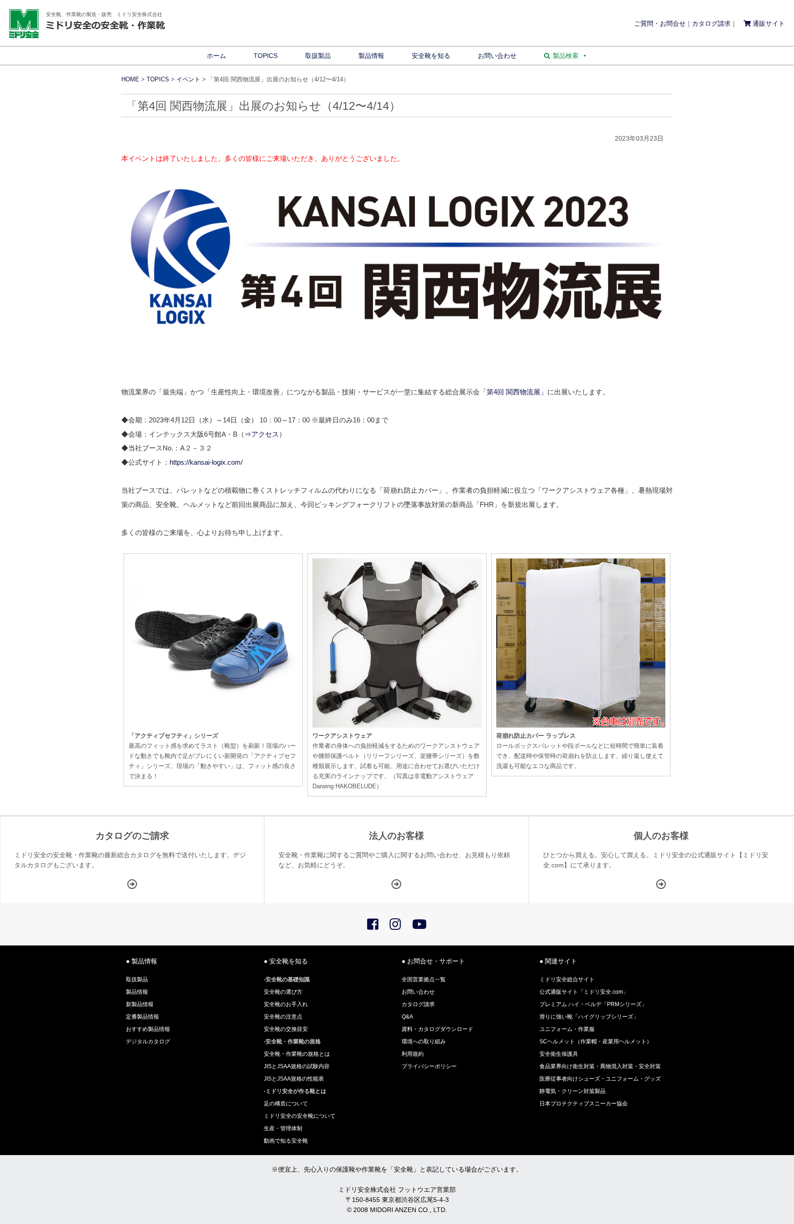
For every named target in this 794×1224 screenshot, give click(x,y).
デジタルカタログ (148, 1041)
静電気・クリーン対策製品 (572, 1091)
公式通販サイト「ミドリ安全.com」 (584, 992)
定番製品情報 (142, 1016)
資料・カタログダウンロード (437, 1029)
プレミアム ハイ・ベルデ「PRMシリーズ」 (593, 1004)
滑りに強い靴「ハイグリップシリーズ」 (589, 1016)
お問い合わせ (497, 55)
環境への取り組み (424, 1041)
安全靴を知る (431, 55)
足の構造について (286, 1103)
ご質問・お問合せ (660, 23)
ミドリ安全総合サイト (567, 979)
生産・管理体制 (283, 1128)
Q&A (407, 1016)
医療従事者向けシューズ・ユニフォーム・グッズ (600, 1079)
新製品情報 (139, 1004)
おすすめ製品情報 (148, 1029)
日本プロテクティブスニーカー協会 (583, 1103)
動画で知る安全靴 (286, 1141)
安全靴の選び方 (283, 992)
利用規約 (413, 1054)
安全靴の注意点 (283, 1016)
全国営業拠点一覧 (424, 979)
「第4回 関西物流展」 (513, 392)
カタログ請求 (711, 23)
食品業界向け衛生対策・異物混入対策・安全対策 (600, 1066)
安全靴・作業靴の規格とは (297, 1054)
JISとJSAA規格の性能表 (294, 1079)
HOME (130, 79)
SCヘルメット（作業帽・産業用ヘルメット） (595, 1041)
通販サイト (768, 23)
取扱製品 (318, 55)
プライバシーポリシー (429, 1066)
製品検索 (565, 55)
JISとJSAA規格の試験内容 (296, 1066)
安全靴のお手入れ (286, 1004)
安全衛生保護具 (558, 1054)
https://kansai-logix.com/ (206, 462)
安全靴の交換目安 (286, 1029)
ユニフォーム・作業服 (567, 1029)
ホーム (216, 55)
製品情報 (371, 55)
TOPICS (266, 55)
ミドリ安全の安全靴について (299, 1116)
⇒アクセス (261, 434)
